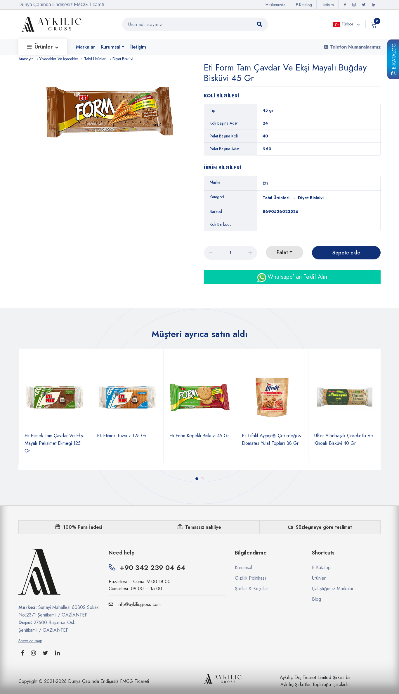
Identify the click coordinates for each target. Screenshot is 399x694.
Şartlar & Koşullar (251, 588)
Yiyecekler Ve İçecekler (58, 59)
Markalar (85, 46)
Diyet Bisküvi (122, 59)
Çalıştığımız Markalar (332, 588)
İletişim (328, 5)
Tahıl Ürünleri (95, 59)
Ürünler (44, 47)
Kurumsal (110, 46)
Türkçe (347, 24)
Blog (316, 599)
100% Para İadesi (82, 527)
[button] (196, 478)
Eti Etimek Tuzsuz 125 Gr (75, 435)
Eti (265, 183)
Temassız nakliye (203, 527)
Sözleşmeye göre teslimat (324, 527)
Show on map (30, 641)
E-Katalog (393, 57)
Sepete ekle (346, 252)
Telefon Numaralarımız (354, 47)
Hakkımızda (275, 5)
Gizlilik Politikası (250, 578)
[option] (109, 112)
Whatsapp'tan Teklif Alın (296, 277)
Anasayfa (26, 59)
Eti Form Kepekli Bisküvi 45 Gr (153, 435)
